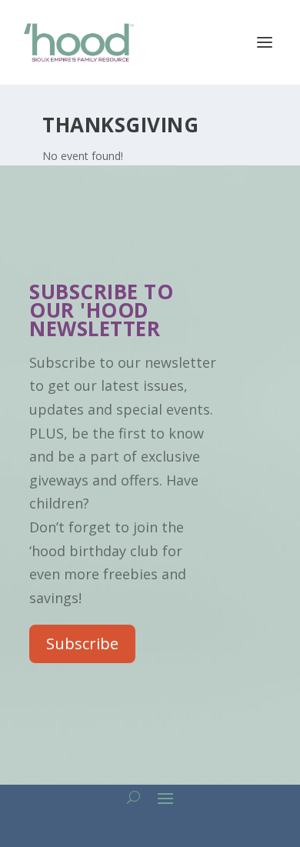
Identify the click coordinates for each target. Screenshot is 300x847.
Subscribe (82, 643)
